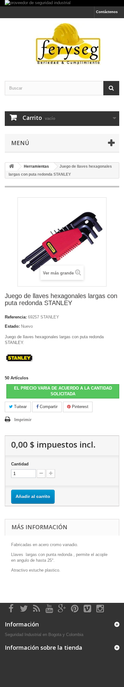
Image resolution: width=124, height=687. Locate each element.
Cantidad (20, 464)
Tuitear (20, 406)
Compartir (48, 406)
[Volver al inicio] (11, 167)
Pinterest (79, 406)
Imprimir (22, 419)
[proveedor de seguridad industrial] (62, 3)
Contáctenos (107, 12)
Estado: (12, 326)
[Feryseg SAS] (62, 44)
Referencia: (16, 317)
